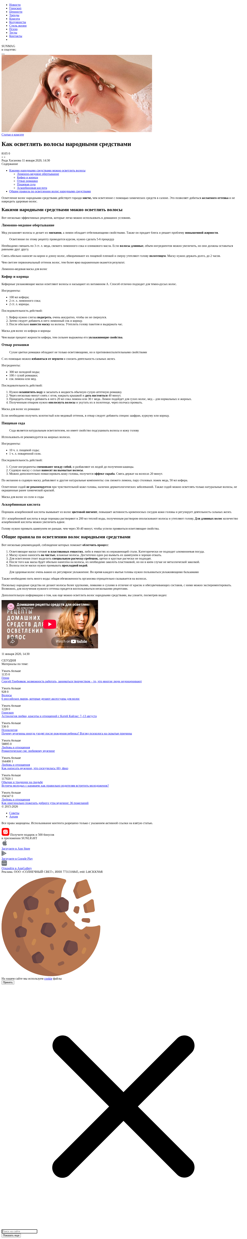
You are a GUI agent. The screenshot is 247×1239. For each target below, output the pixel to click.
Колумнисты (17, 22)
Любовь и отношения (16, 747)
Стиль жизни (18, 25)
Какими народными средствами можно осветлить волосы (47, 170)
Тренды (14, 15)
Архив (13, 816)
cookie (48, 978)
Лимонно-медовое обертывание (38, 174)
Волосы (7, 695)
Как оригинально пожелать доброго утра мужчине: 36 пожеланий (45, 803)
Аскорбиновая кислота (32, 187)
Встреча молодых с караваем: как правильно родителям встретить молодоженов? (55, 785)
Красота (14, 18)
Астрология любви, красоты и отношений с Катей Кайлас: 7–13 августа (49, 716)
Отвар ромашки (27, 181)
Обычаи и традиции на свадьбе (22, 782)
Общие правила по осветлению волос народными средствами (50, 191)
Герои (5, 677)
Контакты (15, 36)
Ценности (15, 11)
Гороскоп (15, 8)
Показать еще (11, 1235)
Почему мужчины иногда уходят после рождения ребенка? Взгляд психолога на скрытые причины (67, 733)
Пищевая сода (26, 184)
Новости (15, 4)
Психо (13, 29)
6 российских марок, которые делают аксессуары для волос (41, 698)
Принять (8, 982)
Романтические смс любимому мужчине (28, 750)
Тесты (13, 32)
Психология (9, 730)
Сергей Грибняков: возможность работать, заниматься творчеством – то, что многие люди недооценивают (72, 681)
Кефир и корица (27, 177)
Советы (14, 813)
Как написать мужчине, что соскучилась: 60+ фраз (35, 768)
